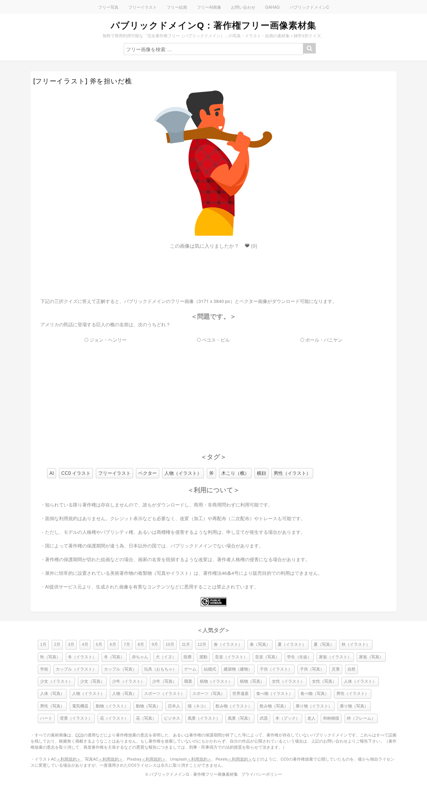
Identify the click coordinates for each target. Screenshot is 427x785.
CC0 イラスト (76, 473)
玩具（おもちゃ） (160, 669)
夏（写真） (324, 644)
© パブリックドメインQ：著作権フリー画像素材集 (191, 774)
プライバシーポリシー (261, 774)
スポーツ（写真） (208, 693)
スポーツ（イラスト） (164, 693)
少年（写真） (164, 681)
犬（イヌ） (166, 657)
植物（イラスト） (216, 681)
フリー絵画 (177, 7)
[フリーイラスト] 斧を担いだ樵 (82, 81)
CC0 (79, 735)
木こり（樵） (235, 473)
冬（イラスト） (82, 657)
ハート (46, 718)
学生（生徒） (299, 657)
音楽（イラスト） (231, 657)
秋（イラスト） (356, 644)
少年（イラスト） (128, 681)
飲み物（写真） (274, 706)
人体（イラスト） (360, 681)
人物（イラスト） (183, 473)
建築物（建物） (238, 669)
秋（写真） (50, 657)
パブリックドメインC (309, 7)
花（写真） (146, 718)
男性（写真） (52, 706)
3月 (71, 644)
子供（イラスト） (276, 669)
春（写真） (260, 644)
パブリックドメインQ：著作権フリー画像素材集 (213, 25)
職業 (188, 681)
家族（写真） (371, 657)
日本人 (174, 706)
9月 (155, 644)
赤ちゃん (140, 657)
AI (51, 473)
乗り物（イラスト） (314, 706)
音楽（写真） (267, 657)
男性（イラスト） (292, 473)
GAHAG (272, 7)
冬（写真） (114, 657)
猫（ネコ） (198, 706)
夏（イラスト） (292, 644)
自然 (351, 669)
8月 (141, 644)
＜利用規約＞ (68, 759)
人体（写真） (52, 693)
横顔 (261, 473)
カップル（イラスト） (76, 669)
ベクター (147, 473)
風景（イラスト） (204, 718)
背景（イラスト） (76, 718)
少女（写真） (92, 681)
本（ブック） (287, 718)
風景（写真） (240, 718)
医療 (188, 657)
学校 (44, 669)
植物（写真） (252, 681)
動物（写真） (148, 706)
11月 (186, 644)
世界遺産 (240, 693)
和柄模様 (331, 718)
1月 (43, 644)
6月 (113, 644)
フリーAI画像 (209, 7)
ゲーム (190, 669)
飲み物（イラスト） (234, 706)
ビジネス (172, 718)
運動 (203, 657)
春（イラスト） (228, 644)
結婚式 (210, 669)
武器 (264, 718)
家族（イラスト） (335, 657)
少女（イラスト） (56, 681)
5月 (99, 644)
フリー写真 (108, 7)
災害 (336, 669)
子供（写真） (312, 669)
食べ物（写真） (314, 693)
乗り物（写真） (354, 706)
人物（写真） (124, 693)
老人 (311, 718)
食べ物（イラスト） (274, 693)
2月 (57, 644)
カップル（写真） (120, 669)
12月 (202, 644)
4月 (85, 644)
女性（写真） (324, 681)
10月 (170, 644)
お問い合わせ (243, 7)
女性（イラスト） (288, 681)
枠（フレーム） (361, 718)
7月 (127, 644)
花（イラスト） (114, 718)
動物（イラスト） (112, 706)
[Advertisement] (213, 268)
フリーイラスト (142, 7)
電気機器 (80, 706)
